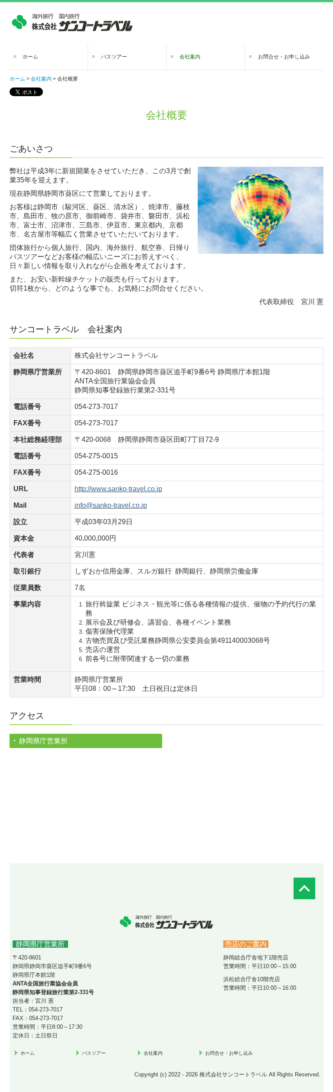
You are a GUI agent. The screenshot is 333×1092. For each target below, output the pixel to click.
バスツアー (114, 57)
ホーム (30, 57)
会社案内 (190, 57)
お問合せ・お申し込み (284, 57)
